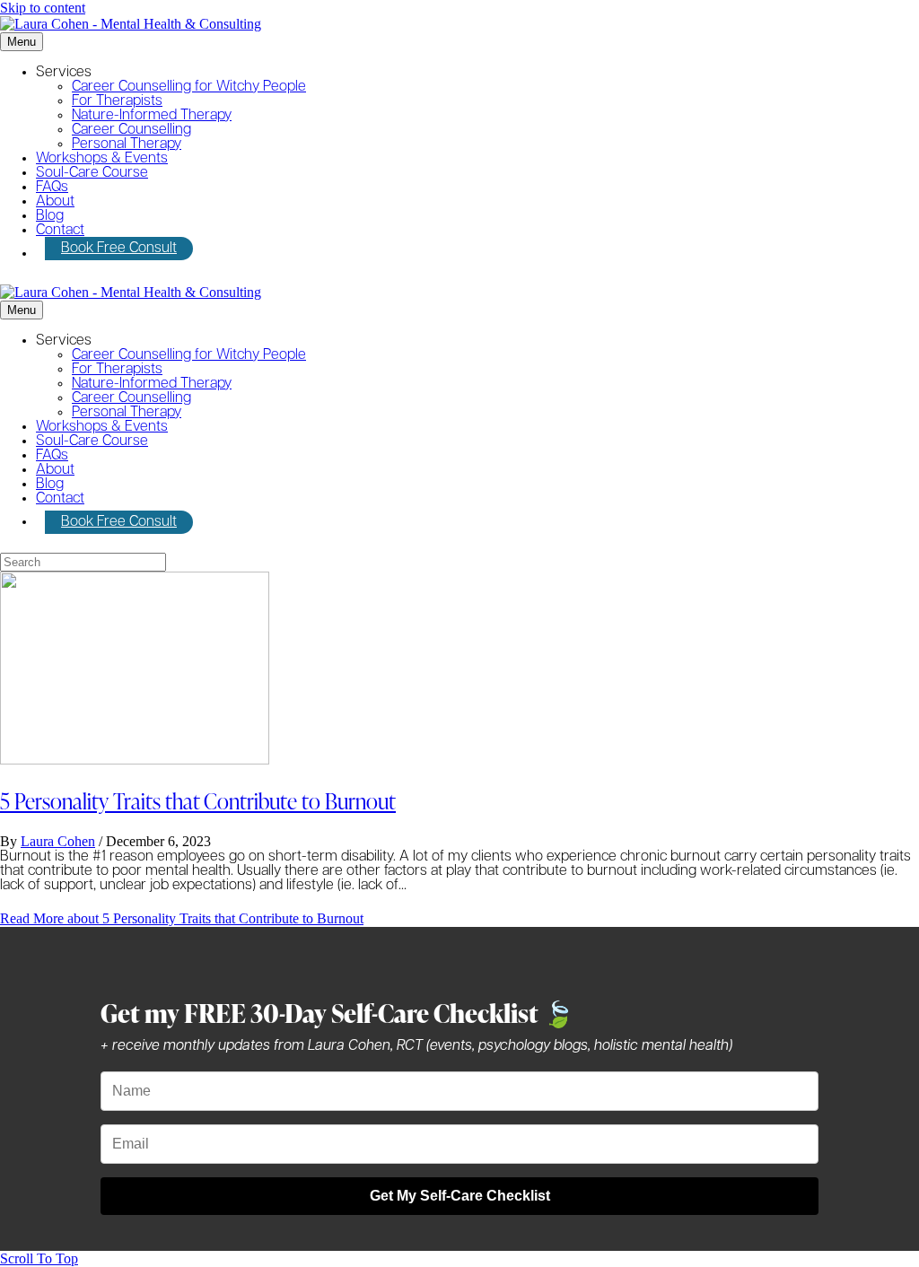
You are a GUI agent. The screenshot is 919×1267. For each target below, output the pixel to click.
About (55, 202)
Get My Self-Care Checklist (460, 1195)
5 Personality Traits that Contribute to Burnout (198, 801)
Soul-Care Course (92, 173)
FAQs (52, 187)
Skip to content (42, 7)
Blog (50, 216)
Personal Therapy (126, 144)
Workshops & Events (102, 159)
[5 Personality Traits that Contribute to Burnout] (134, 759)
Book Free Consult (119, 248)
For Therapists (117, 101)
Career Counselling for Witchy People (189, 87)
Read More (181, 918)
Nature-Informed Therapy (152, 116)
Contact (60, 230)
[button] (39, 1258)
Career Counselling (131, 130)
